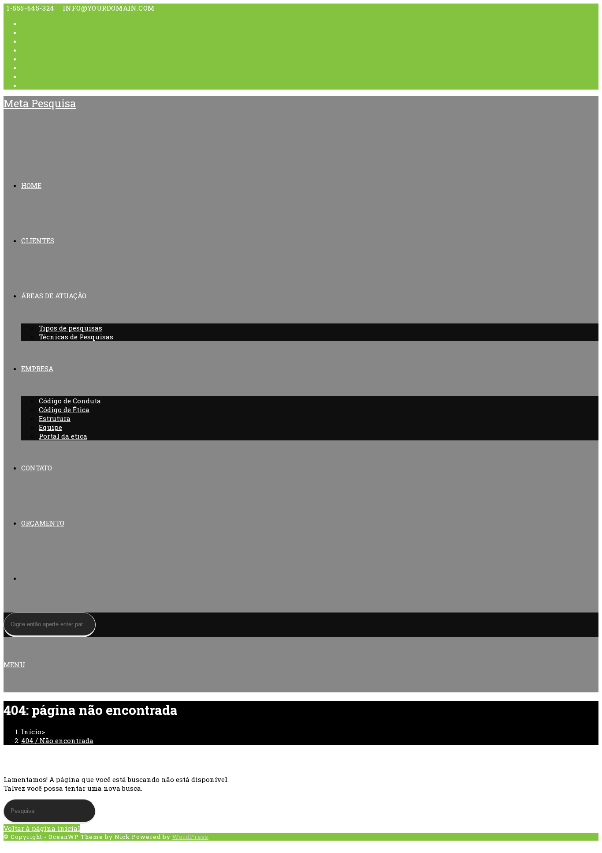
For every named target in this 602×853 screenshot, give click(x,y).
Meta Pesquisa (40, 103)
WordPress (190, 837)
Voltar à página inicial (42, 828)
